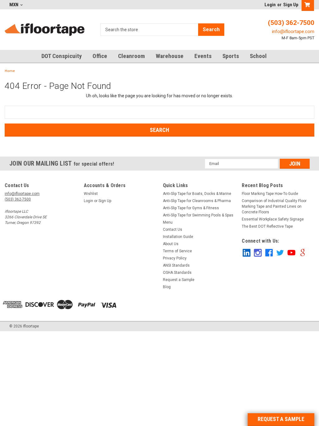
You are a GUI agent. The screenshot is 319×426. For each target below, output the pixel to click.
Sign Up (290, 4)
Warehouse (169, 56)
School (258, 56)
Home (10, 71)
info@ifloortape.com (293, 31)
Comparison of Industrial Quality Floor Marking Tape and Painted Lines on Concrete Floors (274, 206)
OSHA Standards (177, 272)
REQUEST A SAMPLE (281, 419)
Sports (230, 56)
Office (100, 56)
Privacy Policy (175, 258)
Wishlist (91, 193)
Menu (168, 222)
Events (203, 56)
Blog (167, 287)
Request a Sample (178, 280)
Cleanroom (131, 56)
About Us (171, 244)
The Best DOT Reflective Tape (267, 226)
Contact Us (172, 229)
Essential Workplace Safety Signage (273, 219)
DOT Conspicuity (61, 56)
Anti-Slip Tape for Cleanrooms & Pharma (197, 201)
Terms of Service (177, 251)
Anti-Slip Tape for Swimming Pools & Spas (198, 215)
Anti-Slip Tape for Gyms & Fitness (191, 208)
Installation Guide (178, 237)
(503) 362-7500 (291, 23)
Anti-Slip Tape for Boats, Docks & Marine (197, 193)
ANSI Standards (176, 265)
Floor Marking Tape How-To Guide (270, 193)
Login (270, 4)
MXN (14, 4)
